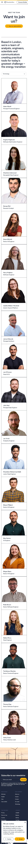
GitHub (17, 817)
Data (2, 799)
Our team (17, 801)
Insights (3, 796)
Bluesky (17, 815)
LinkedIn (17, 812)
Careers (17, 796)
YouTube (17, 820)
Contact (17, 799)
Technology (6, 73)
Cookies (3, 817)
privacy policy (10, 784)
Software (3, 794)
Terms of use (4, 815)
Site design (3, 820)
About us (17, 794)
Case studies (4, 801)
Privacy (3, 812)
